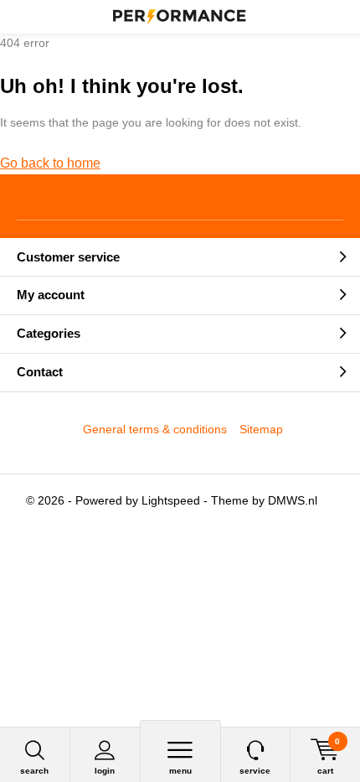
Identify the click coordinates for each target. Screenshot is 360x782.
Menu (180, 770)
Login (105, 770)
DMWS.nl (292, 500)
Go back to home (50, 163)
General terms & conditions (155, 429)
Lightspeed (170, 500)
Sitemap (261, 429)
